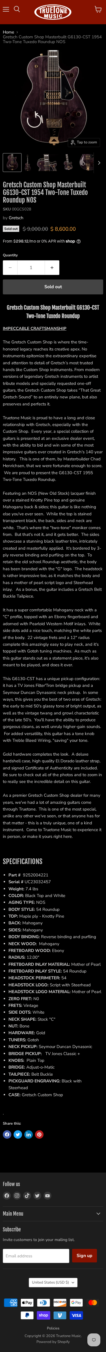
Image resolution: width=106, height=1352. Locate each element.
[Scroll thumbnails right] (98, 162)
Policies (53, 1328)
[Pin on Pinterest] (39, 1134)
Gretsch (16, 218)
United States (50, 1282)
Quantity (10, 255)
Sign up (84, 1256)
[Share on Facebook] (7, 1134)
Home (8, 32)
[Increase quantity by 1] (52, 267)
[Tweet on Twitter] (18, 1134)
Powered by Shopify (53, 1341)
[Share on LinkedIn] (28, 1134)
